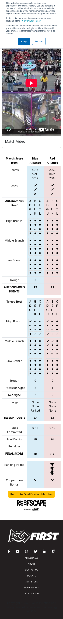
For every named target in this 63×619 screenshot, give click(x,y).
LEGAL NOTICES (31, 593)
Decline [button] (39, 41)
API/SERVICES (31, 557)
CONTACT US (31, 569)
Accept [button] (24, 41)
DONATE (31, 575)
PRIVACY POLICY (31, 587)
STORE (32, 581)
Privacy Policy (30, 20)
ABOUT (31, 563)
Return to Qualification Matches (31, 494)
